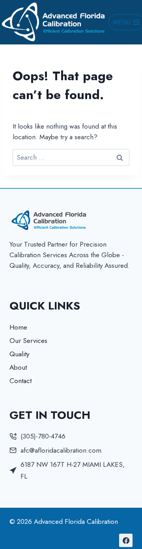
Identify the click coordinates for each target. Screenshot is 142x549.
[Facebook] (126, 540)
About (18, 367)
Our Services (28, 340)
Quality (19, 354)
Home (18, 327)
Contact (20, 380)
